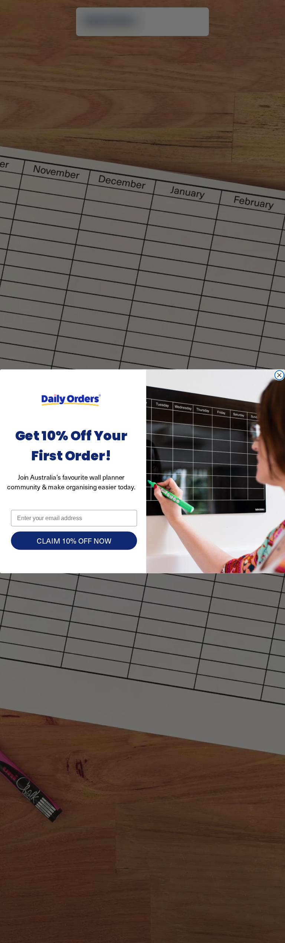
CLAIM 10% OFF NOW (74, 541)
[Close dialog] (279, 375)
